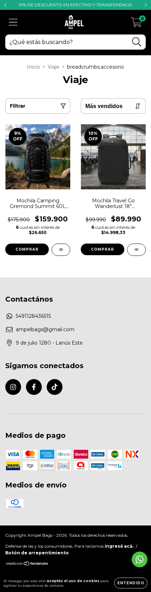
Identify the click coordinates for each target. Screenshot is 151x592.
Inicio (33, 67)
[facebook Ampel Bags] (34, 387)
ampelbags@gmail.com (45, 329)
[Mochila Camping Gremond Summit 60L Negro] (61, 250)
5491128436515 (33, 316)
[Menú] (13, 22)
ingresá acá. (119, 546)
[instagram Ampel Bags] (13, 387)
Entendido (130, 583)
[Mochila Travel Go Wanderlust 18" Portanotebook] (136, 250)
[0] (136, 24)
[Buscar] (137, 42)
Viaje (53, 67)
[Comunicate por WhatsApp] (139, 559)
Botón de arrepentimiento (37, 552)
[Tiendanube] (27, 564)
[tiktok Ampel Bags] (55, 387)
